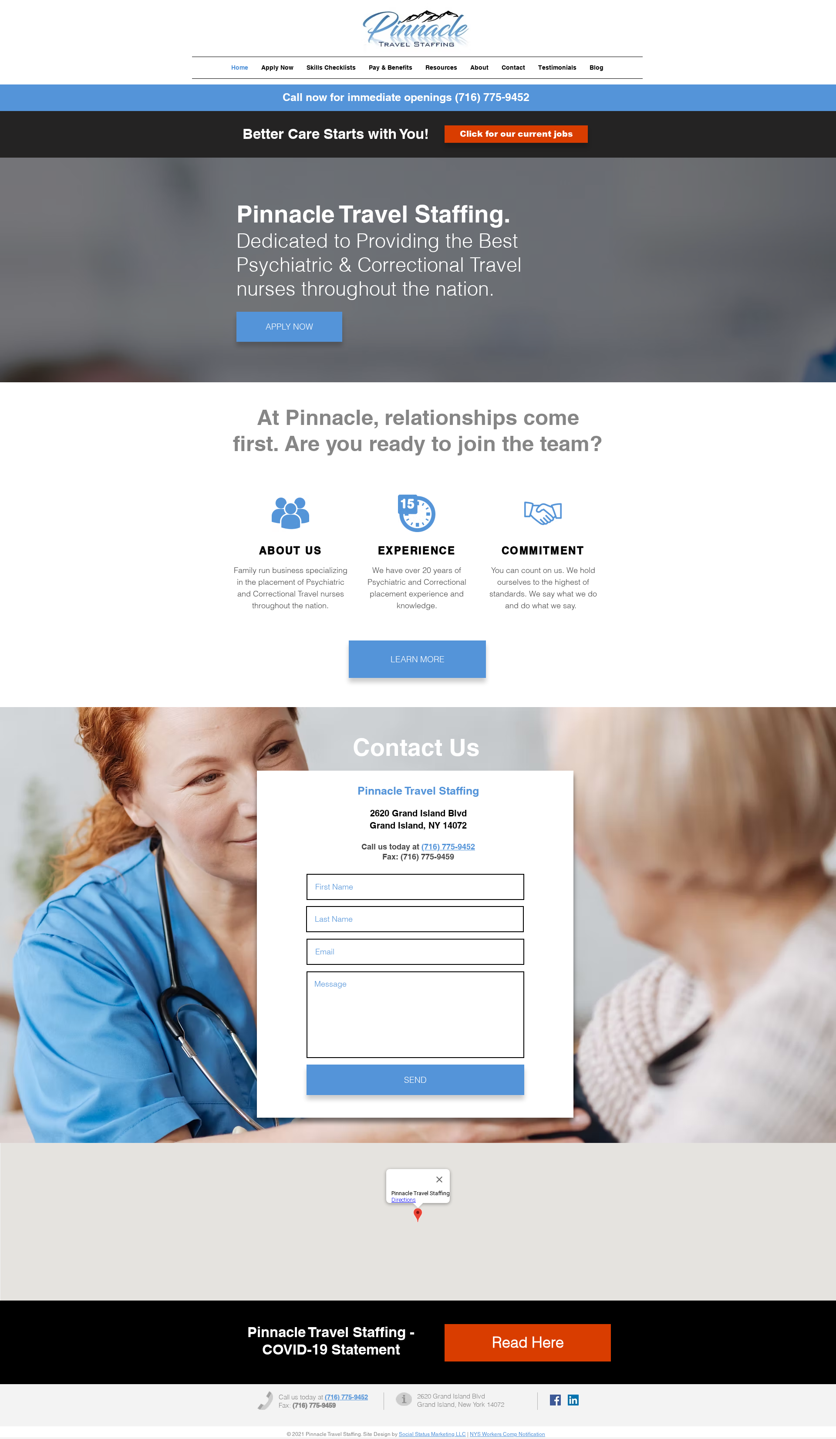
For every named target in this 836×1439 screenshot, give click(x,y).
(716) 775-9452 (492, 97)
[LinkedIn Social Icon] (573, 1400)
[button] (331, 67)
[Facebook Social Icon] (555, 1400)
